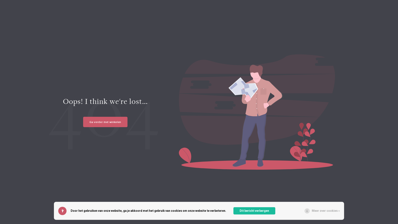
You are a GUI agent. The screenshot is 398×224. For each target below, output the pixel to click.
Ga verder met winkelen (105, 122)
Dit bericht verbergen (254, 211)
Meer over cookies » (326, 211)
